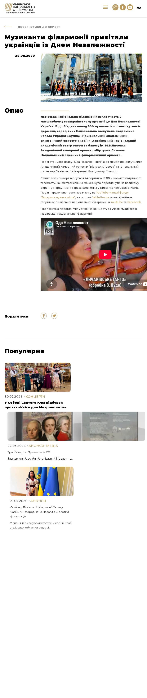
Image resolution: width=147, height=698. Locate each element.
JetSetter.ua (100, 197)
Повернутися (39, 27)
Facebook (134, 202)
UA (139, 7)
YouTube (117, 202)
